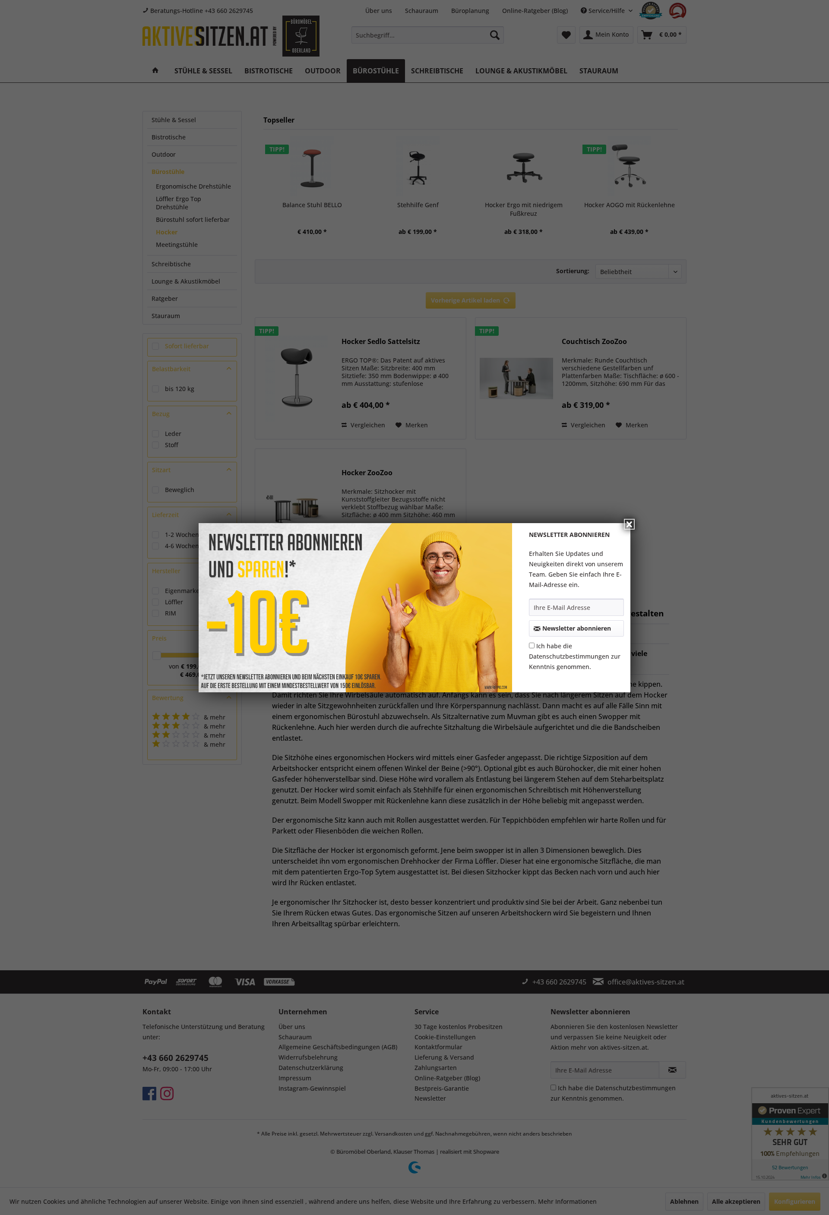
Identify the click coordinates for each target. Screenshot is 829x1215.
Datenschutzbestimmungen (569, 656)
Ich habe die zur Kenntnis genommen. (574, 656)
